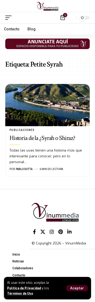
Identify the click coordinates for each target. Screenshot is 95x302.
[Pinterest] (60, 232)
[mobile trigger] (9, 17)
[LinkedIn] (69, 232)
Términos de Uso (20, 293)
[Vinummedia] (47, 6)
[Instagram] (51, 232)
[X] (42, 232)
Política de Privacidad (24, 288)
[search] (71, 17)
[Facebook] (34, 232)
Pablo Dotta (24, 169)
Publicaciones (22, 130)
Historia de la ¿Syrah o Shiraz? (42, 138)
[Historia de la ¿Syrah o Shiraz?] (47, 105)
